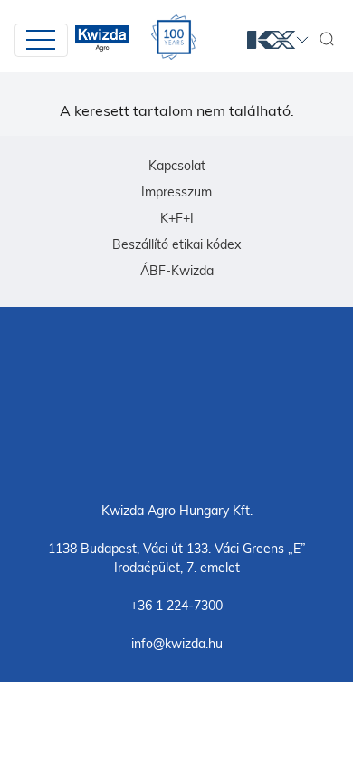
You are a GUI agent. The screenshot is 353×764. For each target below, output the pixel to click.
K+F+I (177, 218)
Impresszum (176, 192)
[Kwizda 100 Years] (173, 37)
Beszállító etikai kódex (176, 244)
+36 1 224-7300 (176, 605)
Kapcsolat (176, 166)
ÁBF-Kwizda (177, 271)
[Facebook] (176, 403)
